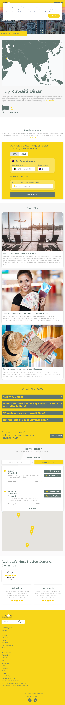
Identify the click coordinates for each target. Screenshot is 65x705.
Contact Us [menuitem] (5, 668)
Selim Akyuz (17, 588)
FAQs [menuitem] (3, 670)
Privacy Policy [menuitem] (6, 676)
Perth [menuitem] (3, 647)
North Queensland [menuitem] (7, 645)
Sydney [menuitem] (4, 650)
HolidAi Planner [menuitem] (6, 658)
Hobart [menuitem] (4, 640)
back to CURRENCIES (11, 33)
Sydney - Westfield (12, 472)
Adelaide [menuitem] (4, 630)
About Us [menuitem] (5, 663)
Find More (32, 508)
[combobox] (13, 622)
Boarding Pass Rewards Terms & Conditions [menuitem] (15, 685)
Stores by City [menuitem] (7, 628)
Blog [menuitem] (3, 660)
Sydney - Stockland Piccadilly (12, 493)
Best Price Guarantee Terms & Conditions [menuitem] (14, 683)
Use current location (49, 462)
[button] (32, 528)
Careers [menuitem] (4, 665)
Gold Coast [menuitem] (5, 638)
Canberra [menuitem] (4, 635)
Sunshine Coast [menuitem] (6, 652)
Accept (54, 15)
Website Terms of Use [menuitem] (8, 678)
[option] (17, 594)
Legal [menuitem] (4, 673)
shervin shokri (48, 588)
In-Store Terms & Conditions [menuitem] (10, 681)
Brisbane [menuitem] (4, 633)
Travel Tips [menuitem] (6, 655)
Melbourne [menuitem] (5, 642)
